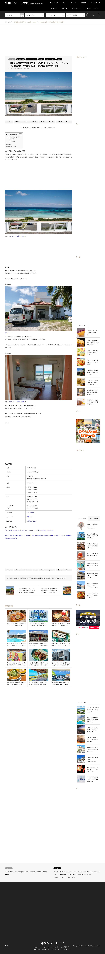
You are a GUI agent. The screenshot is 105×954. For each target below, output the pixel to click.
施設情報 (9, 144)
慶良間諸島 (32, 872)
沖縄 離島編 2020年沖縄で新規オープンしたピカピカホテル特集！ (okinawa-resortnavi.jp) (29, 530)
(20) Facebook (9, 332)
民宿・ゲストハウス (50, 59)
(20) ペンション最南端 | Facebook (17, 236)
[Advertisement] (52, 40)
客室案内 (13, 141)
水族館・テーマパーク (60, 877)
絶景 (59, 59)
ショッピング (77, 872)
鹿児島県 (45, 872)
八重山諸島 (12, 59)
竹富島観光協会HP (31, 521)
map (8, 143)
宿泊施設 (41, 59)
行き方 (12, 138)
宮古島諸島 (25, 872)
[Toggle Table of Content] (19, 134)
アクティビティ (20, 59)
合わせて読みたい (11, 146)
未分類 (7, 874)
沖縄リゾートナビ (52, 943)
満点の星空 (48, 578)
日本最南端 (33, 578)
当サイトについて (77, 8)
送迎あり (64, 578)
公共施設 (77, 874)
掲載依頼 (64, 8)
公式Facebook (30, 512)
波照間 (37, 578)
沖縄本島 (39, 872)
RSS (7, 945)
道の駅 (73, 877)
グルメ (71, 872)
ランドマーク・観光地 (31, 59)
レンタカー (71, 874)
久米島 (12, 872)
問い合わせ (54, 8)
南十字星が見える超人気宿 (13, 137)
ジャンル (73, 2)
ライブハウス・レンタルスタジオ (91, 872)
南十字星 (29, 578)
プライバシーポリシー (93, 8)
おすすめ (83, 2)
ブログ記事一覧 (95, 2)
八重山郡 (24, 578)
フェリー (11, 578)
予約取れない (16, 578)
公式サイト (29, 516)
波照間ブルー (43, 578)
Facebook (5, 945)
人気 (21, 578)
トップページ (54, 2)
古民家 (83, 874)
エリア (64, 2)
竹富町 (57, 578)
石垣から (54, 578)
